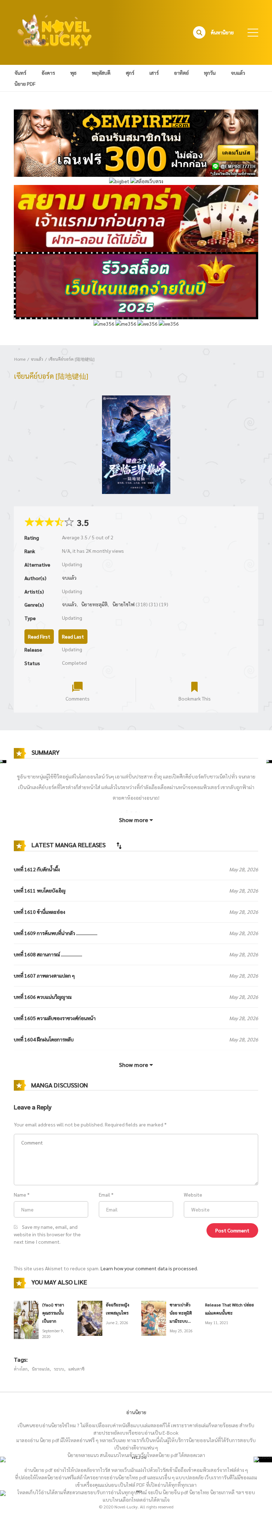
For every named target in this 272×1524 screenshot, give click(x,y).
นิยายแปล (41, 1369)
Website (193, 1194)
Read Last (73, 636)
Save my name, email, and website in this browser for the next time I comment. (47, 1234)
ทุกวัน (210, 72)
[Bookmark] (194, 686)
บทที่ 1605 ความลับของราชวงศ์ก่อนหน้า (55, 1018)
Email (104, 1194)
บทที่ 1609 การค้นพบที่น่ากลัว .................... (55, 933)
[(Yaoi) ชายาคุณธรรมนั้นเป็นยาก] (26, 1319)
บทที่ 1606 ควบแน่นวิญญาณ (43, 997)
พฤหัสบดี (101, 72)
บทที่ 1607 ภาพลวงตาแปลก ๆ (44, 975)
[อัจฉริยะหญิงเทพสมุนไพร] (90, 1317)
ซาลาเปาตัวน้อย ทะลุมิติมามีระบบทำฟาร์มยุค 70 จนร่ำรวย (181, 1321)
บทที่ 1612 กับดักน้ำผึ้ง (37, 869)
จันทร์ (20, 72)
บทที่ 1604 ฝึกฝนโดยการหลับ (44, 1039)
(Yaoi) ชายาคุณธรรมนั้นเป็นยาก (53, 1313)
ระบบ (59, 1369)
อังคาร (48, 72)
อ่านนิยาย (136, 1412)
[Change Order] (119, 845)
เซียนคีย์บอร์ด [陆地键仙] (72, 359)
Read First (39, 636)
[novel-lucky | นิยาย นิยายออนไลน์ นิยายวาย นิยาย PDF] (55, 31)
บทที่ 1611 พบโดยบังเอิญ (40, 890)
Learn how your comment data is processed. (149, 1268)
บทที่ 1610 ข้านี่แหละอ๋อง (39, 912)
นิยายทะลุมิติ (94, 604)
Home (20, 359)
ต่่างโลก (21, 1369)
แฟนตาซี (76, 1369)
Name (20, 1194)
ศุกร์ (130, 72)
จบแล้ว (238, 72)
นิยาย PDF (25, 83)
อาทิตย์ (181, 72)
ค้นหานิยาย (222, 32)
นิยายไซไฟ (123, 604)
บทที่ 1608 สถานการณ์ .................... (48, 954)
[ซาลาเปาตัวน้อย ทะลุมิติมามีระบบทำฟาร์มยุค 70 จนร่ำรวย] (153, 1317)
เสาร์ (154, 72)
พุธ (73, 72)
